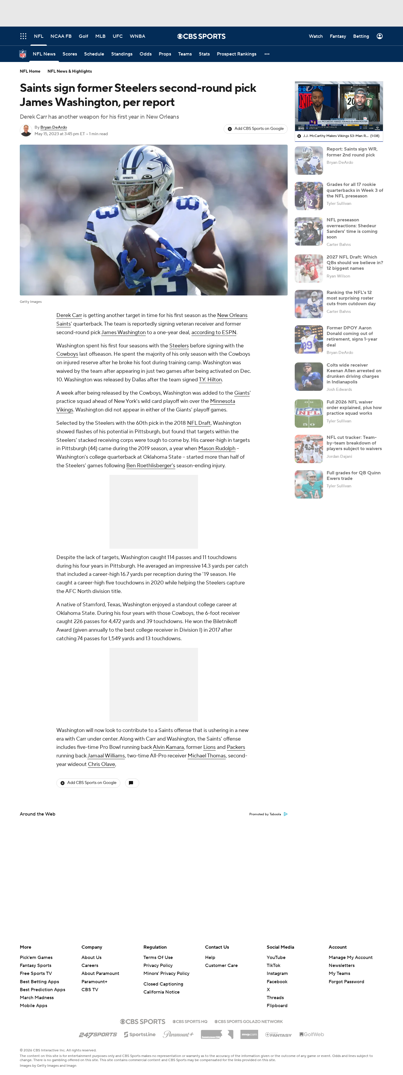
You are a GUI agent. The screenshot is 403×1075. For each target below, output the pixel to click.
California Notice (161, 992)
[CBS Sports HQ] (190, 1021)
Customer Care (221, 965)
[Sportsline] (140, 1034)
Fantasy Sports (35, 965)
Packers (236, 747)
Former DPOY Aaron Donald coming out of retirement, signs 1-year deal (352, 336)
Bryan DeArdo (53, 127)
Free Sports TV (36, 973)
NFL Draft (199, 423)
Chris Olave (101, 764)
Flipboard (277, 1006)
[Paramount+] (178, 1033)
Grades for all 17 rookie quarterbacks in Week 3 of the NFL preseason (355, 190)
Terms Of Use (158, 957)
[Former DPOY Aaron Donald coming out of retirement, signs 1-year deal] (309, 339)
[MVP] (249, 1032)
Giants (242, 393)
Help (210, 957)
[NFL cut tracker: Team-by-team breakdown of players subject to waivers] (309, 449)
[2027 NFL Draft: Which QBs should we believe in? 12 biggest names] (309, 268)
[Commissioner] (217, 1032)
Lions (209, 747)
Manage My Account (351, 957)
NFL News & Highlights (69, 71)
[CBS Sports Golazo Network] (248, 1021)
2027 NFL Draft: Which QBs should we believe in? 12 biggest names (355, 262)
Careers (89, 965)
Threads (275, 998)
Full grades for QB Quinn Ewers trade (354, 475)
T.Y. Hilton (210, 379)
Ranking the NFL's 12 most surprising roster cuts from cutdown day (351, 298)
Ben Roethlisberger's (150, 465)
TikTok (273, 965)
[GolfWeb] (311, 1035)
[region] (339, 106)
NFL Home (30, 71)
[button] (267, 54)
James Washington (123, 332)
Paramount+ (94, 982)
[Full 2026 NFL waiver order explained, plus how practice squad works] (309, 413)
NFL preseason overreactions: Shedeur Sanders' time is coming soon (352, 228)
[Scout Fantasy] (278, 1034)
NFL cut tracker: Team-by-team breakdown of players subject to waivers (354, 443)
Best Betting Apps (39, 982)
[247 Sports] (98, 1033)
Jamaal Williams (106, 755)
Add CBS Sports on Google (259, 128)
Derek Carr (69, 315)
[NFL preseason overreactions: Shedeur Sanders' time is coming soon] (309, 231)
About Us (91, 957)
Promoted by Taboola (265, 814)
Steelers (179, 345)
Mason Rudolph (216, 448)
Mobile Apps (33, 1006)
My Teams (339, 973)
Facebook (277, 982)
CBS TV (89, 990)
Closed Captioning (163, 984)
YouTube (276, 957)
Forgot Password (346, 982)
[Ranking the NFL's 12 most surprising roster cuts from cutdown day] (309, 304)
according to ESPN (213, 332)
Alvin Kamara (168, 747)
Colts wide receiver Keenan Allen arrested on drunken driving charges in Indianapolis (354, 373)
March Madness (37, 998)
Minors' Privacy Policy (166, 973)
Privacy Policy (158, 965)
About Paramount (100, 973)
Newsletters (342, 965)
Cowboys (67, 354)
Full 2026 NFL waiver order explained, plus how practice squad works (354, 407)
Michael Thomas (207, 755)
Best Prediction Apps (42, 990)
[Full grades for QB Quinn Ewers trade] (309, 484)
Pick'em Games (36, 957)
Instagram (277, 973)
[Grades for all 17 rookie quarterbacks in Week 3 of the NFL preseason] (309, 196)
